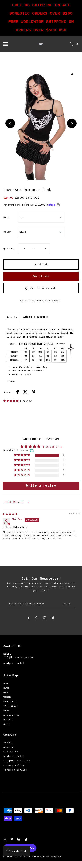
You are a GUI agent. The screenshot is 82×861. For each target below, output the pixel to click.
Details (12, 317)
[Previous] (10, 123)
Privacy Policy (13, 765)
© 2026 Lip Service (17, 856)
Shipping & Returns (16, 761)
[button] (11, 401)
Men (5, 692)
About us (9, 747)
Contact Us (10, 752)
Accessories (11, 715)
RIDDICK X (10, 701)
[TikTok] (53, 618)
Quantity (9, 248)
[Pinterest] (36, 618)
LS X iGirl (10, 706)
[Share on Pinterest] (33, 392)
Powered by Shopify (47, 856)
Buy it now (41, 276)
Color (7, 232)
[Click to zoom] (72, 74)
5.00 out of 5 (52, 447)
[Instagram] (44, 618)
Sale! (7, 724)
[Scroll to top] (73, 850)
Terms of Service (15, 770)
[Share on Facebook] (17, 392)
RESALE (7, 720)
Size (6, 217)
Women (7, 697)
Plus (6, 710)
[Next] (72, 123)
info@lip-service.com (18, 657)
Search (7, 742)
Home (6, 683)
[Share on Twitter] (25, 392)
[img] (10, 514)
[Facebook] (29, 618)
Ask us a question (35, 317)
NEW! (6, 688)
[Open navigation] (13, 44)
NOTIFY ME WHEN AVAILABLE (40, 300)
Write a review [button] (41, 486)
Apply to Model (13, 756)
